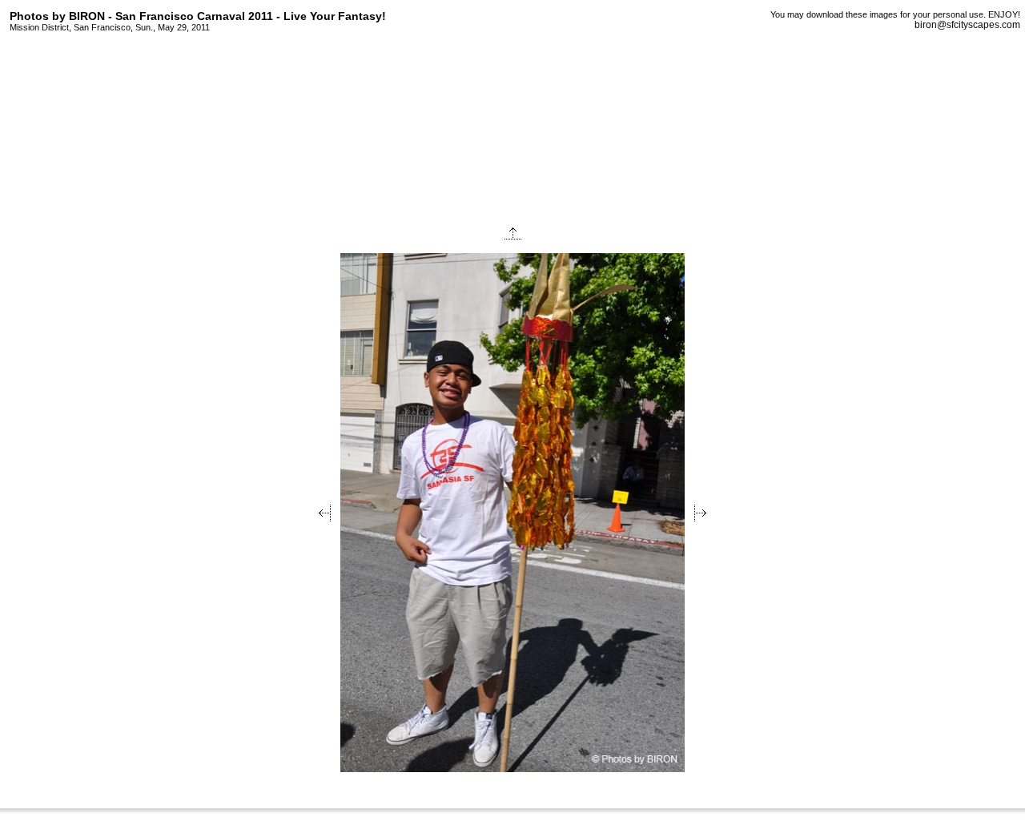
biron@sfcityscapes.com (967, 24)
